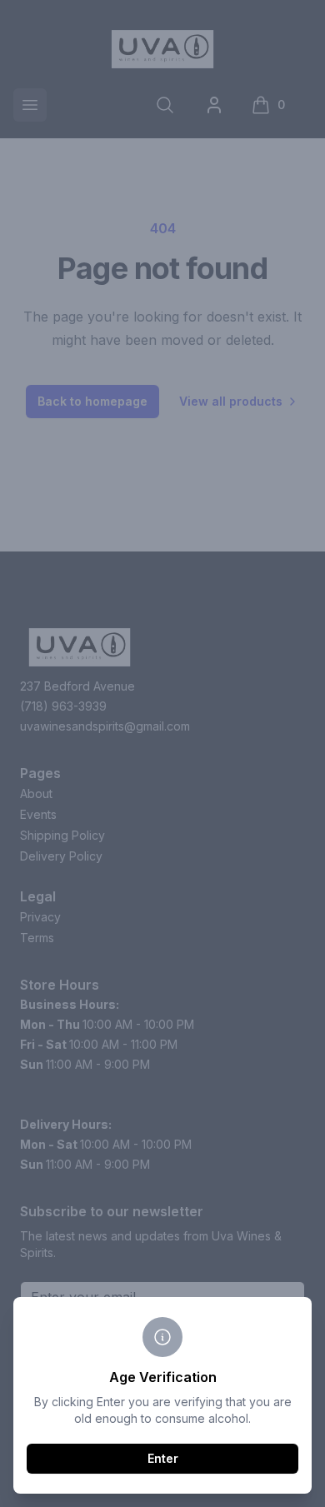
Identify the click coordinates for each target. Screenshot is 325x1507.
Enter (163, 1458)
